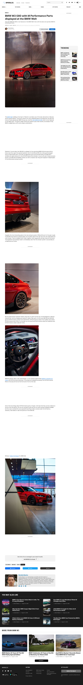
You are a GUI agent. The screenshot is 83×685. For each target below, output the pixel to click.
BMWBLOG (7, 25)
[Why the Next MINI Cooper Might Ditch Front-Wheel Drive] (5, 608)
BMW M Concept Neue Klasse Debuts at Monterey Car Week (66, 61)
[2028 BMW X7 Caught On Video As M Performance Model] (46, 608)
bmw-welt (14, 564)
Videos (42, 7)
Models (3, 7)
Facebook (13, 568)
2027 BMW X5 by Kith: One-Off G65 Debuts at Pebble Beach (66, 67)
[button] (53, 533)
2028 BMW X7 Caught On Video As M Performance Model (64, 609)
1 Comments (52, 29)
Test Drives (17, 7)
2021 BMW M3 (8, 564)
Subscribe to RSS (29, 673)
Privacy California (29, 675)
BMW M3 (7, 12)
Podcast (68, 7)
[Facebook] (66, 2)
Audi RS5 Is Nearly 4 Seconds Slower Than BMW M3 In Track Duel (68, 654)
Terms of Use (38, 671)
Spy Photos (55, 7)
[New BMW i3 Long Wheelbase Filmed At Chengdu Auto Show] (46, 599)
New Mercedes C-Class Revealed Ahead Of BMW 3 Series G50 (66, 73)
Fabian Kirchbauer (14, 456)
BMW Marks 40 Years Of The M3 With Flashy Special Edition (13, 654)
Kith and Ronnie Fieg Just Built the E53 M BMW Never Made (65, 79)
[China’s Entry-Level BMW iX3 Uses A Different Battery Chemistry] (5, 618)
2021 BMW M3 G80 (37, 120)
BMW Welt (10, 117)
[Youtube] (72, 2)
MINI (80, 7)
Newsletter (28, 2)
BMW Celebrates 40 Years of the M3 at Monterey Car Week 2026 (41, 654)
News (30, 7)
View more (41, 660)
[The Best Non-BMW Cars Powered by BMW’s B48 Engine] (46, 618)
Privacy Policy (38, 673)
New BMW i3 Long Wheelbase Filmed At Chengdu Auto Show (65, 600)
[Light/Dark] (78, 2)
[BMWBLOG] (12, 667)
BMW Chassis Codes (40, 670)
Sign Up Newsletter (50, 671)
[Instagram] (74, 2)
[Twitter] (69, 2)
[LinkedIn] (25, 586)
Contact (22, 2)
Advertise (18, 2)
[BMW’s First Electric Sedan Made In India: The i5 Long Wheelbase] (5, 599)
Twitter (30, 568)
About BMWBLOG (29, 670)
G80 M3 (18, 564)
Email (48, 568)
